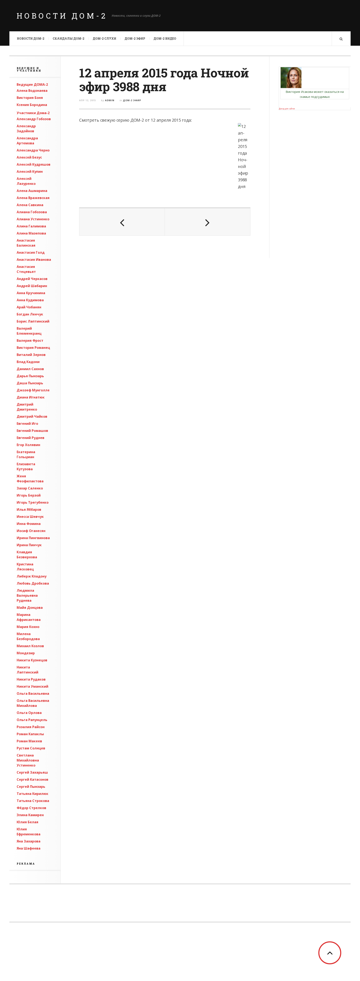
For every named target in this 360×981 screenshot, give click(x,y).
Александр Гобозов (34, 119)
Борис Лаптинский (33, 321)
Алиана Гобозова (32, 212)
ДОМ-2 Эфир (135, 38)
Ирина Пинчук (29, 545)
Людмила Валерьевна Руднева (27, 595)
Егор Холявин (28, 445)
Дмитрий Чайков (32, 416)
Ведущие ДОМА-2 (32, 84)
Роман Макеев (29, 741)
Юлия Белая (27, 822)
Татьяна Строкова (33, 800)
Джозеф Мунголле (33, 390)
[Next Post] (207, 222)
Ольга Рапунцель (32, 719)
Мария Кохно (28, 626)
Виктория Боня (30, 97)
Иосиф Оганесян (31, 530)
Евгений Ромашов (32, 430)
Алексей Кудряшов (33, 164)
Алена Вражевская (33, 197)
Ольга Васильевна (33, 693)
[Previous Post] (122, 222)
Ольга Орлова (29, 712)
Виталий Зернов (31, 354)
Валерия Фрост (30, 340)
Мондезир (26, 653)
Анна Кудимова (30, 300)
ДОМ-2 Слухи (104, 38)
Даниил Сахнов (30, 369)
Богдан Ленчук (30, 314)
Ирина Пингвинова (33, 538)
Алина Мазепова (31, 233)
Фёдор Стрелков (31, 808)
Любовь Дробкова (33, 583)
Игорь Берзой (29, 495)
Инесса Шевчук (30, 516)
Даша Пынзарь (30, 383)
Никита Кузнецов (32, 660)
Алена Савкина (30, 205)
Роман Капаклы (30, 734)
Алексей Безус (29, 157)
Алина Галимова (31, 226)
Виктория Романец (33, 347)
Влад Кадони (28, 361)
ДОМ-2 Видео (165, 38)
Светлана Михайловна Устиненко (28, 760)
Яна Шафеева (28, 848)
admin (109, 100)
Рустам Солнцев (31, 748)
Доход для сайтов (287, 109)
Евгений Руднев (30, 437)
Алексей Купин (30, 171)
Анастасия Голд (31, 252)
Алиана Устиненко (33, 219)
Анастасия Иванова (34, 259)
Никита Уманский (32, 686)
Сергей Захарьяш (32, 772)
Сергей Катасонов (32, 779)
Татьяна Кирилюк (32, 793)
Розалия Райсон (31, 727)
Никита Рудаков (31, 679)
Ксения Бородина (32, 104)
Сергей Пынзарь (31, 786)
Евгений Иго (27, 423)
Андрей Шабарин (32, 286)
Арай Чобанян (29, 307)
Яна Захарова (28, 841)
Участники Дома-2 (33, 113)
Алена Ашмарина (32, 190)
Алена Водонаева (32, 90)
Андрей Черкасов (32, 278)
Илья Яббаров (29, 509)
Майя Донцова (30, 607)
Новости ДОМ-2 (62, 16)
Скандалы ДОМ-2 (68, 38)
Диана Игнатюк (31, 397)
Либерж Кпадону (31, 576)
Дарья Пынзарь (30, 376)
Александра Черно (33, 150)
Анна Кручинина (31, 293)
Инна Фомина (29, 523)
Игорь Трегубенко (33, 502)
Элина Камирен (30, 815)
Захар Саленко (30, 488)
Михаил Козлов (30, 646)
